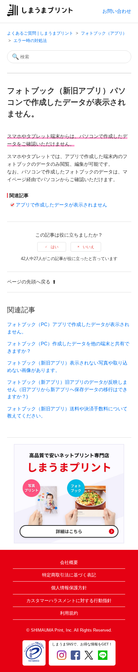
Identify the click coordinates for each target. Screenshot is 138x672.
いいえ (88, 247)
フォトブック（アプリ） (104, 33)
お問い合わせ (116, 11)
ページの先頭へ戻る (28, 281)
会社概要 (69, 562)
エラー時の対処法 (30, 40)
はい (54, 247)
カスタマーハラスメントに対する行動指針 (69, 600)
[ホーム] (40, 14)
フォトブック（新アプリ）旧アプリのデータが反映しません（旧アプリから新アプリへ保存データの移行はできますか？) (67, 389)
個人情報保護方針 (69, 587)
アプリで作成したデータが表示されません (61, 204)
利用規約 (69, 613)
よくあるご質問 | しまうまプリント (40, 33)
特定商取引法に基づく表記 (69, 574)
